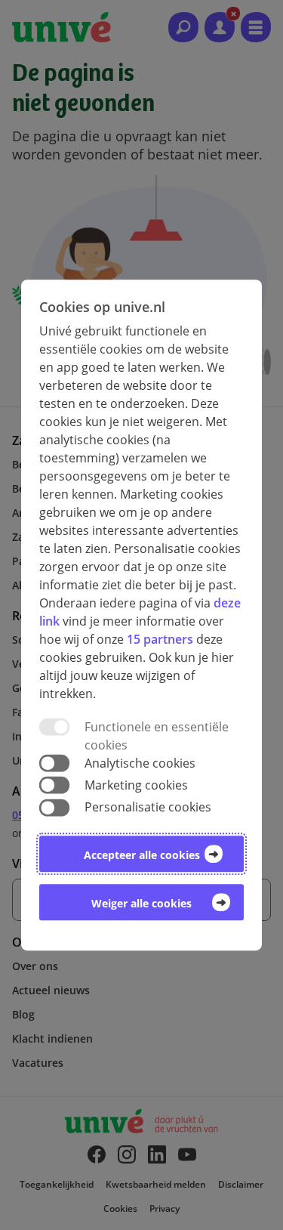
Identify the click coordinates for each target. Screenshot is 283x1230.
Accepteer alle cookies (142, 855)
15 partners (160, 639)
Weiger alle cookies (141, 903)
